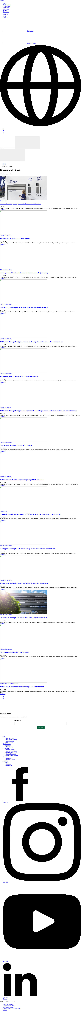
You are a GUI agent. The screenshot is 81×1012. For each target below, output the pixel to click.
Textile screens (7, 4)
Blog (4, 16)
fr (3, 132)
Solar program (6, 6)
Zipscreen (8, 745)
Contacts (5, 17)
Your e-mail (17, 720)
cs (3, 128)
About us (5, 14)
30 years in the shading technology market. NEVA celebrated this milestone (24, 583)
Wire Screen (9, 746)
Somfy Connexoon (11, 754)
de (3, 131)
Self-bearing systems (11, 739)
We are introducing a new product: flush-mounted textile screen (20, 204)
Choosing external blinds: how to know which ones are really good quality (24, 273)
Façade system (10, 741)
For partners (6, 756)
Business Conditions (8, 1004)
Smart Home (6, 7)
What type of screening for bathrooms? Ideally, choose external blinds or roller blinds (27, 549)
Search (5, 10)
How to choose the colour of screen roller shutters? (16, 445)
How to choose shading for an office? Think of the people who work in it (23, 618)
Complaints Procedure (8, 1005)
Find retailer (6, 12)
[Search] (27, 142)
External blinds (10, 738)
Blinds (4, 3)
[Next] (15, 710)
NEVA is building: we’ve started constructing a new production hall (22, 686)
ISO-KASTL (9, 742)
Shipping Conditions (8, 1007)
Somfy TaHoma (10, 749)
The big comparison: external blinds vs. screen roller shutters (19, 376)
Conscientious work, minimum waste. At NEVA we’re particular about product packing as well (30, 514)
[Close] (12, 155)
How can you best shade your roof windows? (14, 652)
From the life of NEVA (6, 235)
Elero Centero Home (11, 752)
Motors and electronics (12, 755)
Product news (3, 200)
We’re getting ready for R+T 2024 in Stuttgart (15, 238)
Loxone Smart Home (11, 751)
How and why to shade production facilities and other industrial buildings (24, 307)
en (3, 130)
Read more (2, 209)
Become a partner (10, 759)
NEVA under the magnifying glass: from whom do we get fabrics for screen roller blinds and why (31, 342)
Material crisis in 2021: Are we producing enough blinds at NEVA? (21, 480)
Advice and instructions (6, 269)
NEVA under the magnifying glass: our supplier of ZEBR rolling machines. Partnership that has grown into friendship (38, 411)
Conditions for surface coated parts (11, 1008)
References (6, 9)
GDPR (5, 1010)
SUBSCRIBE (40, 727)
